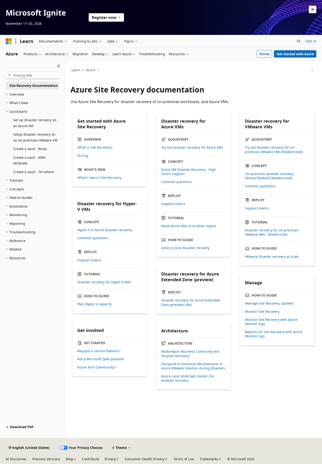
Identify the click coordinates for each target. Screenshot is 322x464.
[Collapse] (58, 66)
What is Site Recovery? (94, 147)
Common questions (176, 182)
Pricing (82, 156)
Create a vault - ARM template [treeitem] (29, 160)
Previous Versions (46, 459)
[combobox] (32, 75)
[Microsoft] (9, 41)
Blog (69, 459)
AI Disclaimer (16, 459)
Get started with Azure (295, 54)
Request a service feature (97, 351)
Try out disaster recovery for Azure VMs (192, 147)
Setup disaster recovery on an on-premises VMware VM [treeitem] (35, 137)
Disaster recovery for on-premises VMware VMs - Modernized (271, 232)
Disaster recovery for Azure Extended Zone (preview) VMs (190, 302)
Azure (90, 70)
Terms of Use (183, 459)
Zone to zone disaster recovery (185, 248)
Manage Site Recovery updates (269, 303)
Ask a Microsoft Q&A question (100, 359)
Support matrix (173, 204)
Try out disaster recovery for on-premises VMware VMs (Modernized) (274, 149)
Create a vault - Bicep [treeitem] (30, 148)
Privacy (110, 459)
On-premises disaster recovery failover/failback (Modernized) (269, 176)
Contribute (90, 459)
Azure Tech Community (95, 367)
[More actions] (312, 70)
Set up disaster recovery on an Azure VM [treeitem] (34, 123)
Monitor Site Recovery (262, 311)
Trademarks (209, 459)
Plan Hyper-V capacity (94, 304)
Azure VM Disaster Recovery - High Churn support (188, 171)
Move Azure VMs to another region (188, 226)
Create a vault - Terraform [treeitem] (33, 172)
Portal (264, 54)
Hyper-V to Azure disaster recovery (104, 230)
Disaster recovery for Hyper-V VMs (104, 282)
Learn (75, 70)
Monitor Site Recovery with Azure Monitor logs (271, 322)
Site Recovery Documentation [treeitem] (33, 85)
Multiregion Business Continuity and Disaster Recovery (190, 353)
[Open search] (298, 41)
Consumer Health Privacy (144, 459)
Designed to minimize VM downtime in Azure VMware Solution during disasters (193, 366)
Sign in (310, 41)
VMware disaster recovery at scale (272, 257)
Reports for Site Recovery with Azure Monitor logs (273, 334)
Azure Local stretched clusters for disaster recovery (187, 378)
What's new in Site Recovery (99, 178)
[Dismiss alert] (312, 9)
